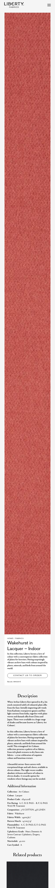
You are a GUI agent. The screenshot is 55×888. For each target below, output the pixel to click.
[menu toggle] (49, 5)
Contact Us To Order (27, 675)
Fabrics (19, 638)
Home (10, 638)
